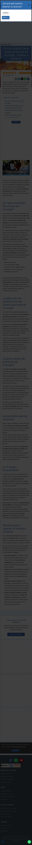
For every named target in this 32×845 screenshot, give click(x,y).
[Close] (29, 5)
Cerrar (5, 12)
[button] (29, 842)
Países (5, 17)
